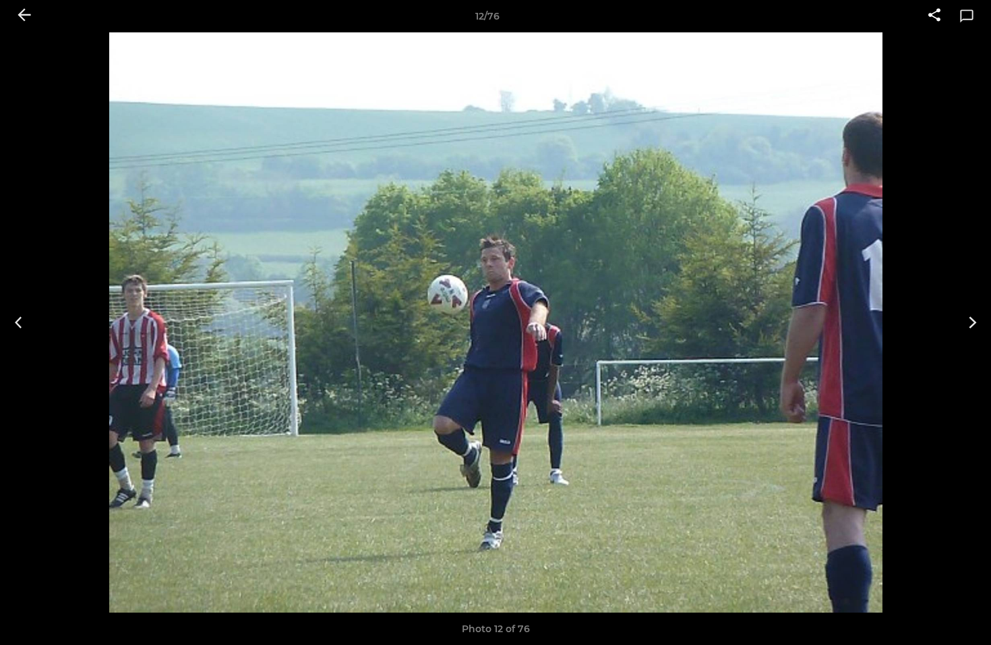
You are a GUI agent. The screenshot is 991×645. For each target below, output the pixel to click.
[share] (934, 16)
